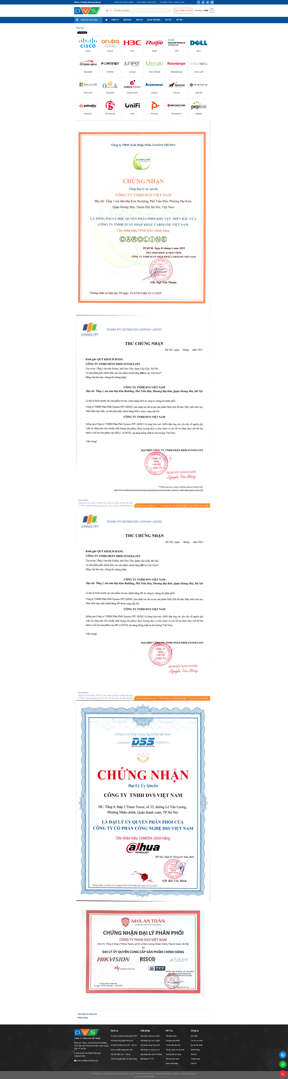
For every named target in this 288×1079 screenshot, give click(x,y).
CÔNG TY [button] (115, 20)
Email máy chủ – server (126, 1074)
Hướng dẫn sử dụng (173, 1054)
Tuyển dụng (195, 1059)
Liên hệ (193, 1063)
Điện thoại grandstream (145, 1074)
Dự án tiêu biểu (197, 1045)
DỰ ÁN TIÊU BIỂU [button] (153, 20)
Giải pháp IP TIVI (147, 1059)
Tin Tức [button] (168, 20)
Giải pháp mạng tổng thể (150, 1045)
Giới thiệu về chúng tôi (87, 1014)
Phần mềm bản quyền (188, 1074)
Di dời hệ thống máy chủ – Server (124, 1045)
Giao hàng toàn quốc (146, 2)
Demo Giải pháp (172, 1063)
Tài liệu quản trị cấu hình (175, 1050)
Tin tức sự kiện (197, 1041)
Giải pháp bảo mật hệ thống (151, 1054)
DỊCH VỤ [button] (139, 20)
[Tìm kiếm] (169, 10)
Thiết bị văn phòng (109, 1074)
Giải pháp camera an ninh (150, 1036)
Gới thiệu (194, 1036)
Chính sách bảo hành (123, 2)
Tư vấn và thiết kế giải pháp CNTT (124, 1036)
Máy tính (176, 1074)
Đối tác (194, 1054)
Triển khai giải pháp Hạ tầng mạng (124, 1059)
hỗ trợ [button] (179, 20)
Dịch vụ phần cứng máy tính (121, 1050)
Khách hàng (83, 1018)
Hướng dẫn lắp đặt (173, 1045)
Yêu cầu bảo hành (172, 1059)
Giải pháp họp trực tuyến (150, 1041)
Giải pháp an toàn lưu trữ (150, 1050)
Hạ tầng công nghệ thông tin (122, 1041)
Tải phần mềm (171, 1036)
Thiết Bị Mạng (97, 1074)
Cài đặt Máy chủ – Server (121, 1054)
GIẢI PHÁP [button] (127, 20)
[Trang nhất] (107, 20)
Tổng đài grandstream (163, 1074)
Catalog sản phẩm (173, 1041)
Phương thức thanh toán (172, 2)
